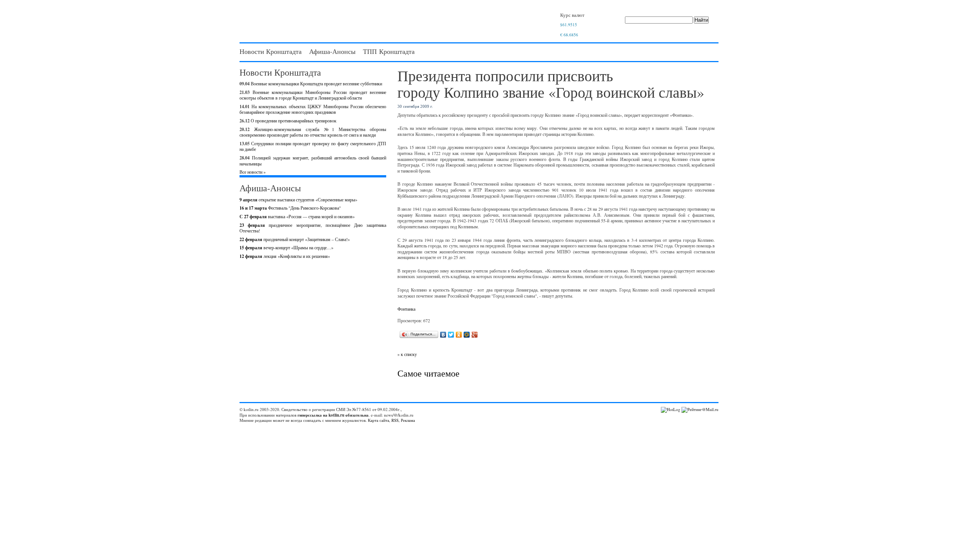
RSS (395, 420)
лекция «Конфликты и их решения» (285, 256)
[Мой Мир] (467, 334)
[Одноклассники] (459, 334)
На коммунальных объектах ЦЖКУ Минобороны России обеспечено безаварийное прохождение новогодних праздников (313, 109)
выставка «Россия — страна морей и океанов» (297, 216)
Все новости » (253, 172)
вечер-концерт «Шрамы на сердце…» (286, 247)
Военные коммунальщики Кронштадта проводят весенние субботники (316, 83)
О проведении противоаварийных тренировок (293, 121)
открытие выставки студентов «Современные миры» (298, 199)
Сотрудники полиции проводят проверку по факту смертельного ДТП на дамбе (313, 146)
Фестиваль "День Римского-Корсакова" (290, 208)
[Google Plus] (475, 334)
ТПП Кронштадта (389, 51)
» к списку (407, 354)
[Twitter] (451, 334)
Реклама (408, 420)
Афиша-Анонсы (332, 51)
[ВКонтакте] (443, 334)
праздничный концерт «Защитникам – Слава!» (295, 239)
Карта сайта (378, 420)
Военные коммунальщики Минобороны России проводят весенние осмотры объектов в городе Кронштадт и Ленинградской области (313, 95)
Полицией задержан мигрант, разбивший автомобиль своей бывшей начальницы (313, 161)
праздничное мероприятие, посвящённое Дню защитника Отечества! (313, 228)
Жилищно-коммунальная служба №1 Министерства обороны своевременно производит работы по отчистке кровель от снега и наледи (313, 132)
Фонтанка (406, 309)
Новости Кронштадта (271, 51)
